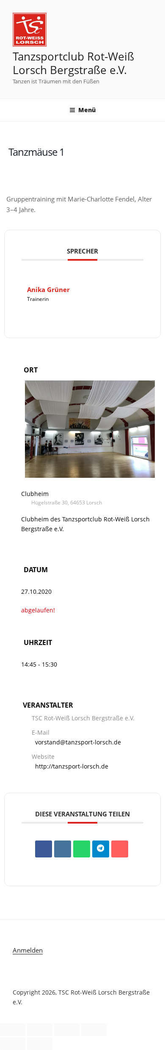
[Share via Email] (119, 849)
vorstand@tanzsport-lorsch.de (78, 742)
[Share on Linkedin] (62, 849)
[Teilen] (67, 1029)
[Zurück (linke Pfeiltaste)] (12, 1043)
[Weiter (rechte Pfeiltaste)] (39, 1043)
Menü (87, 110)
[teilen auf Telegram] (100, 849)
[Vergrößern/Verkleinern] (12, 1029)
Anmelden (28, 950)
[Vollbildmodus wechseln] (39, 1029)
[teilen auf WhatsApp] (81, 849)
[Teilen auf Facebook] (43, 849)
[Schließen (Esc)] (94, 1029)
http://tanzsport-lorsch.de (71, 766)
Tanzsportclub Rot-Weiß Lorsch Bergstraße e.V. (73, 63)
